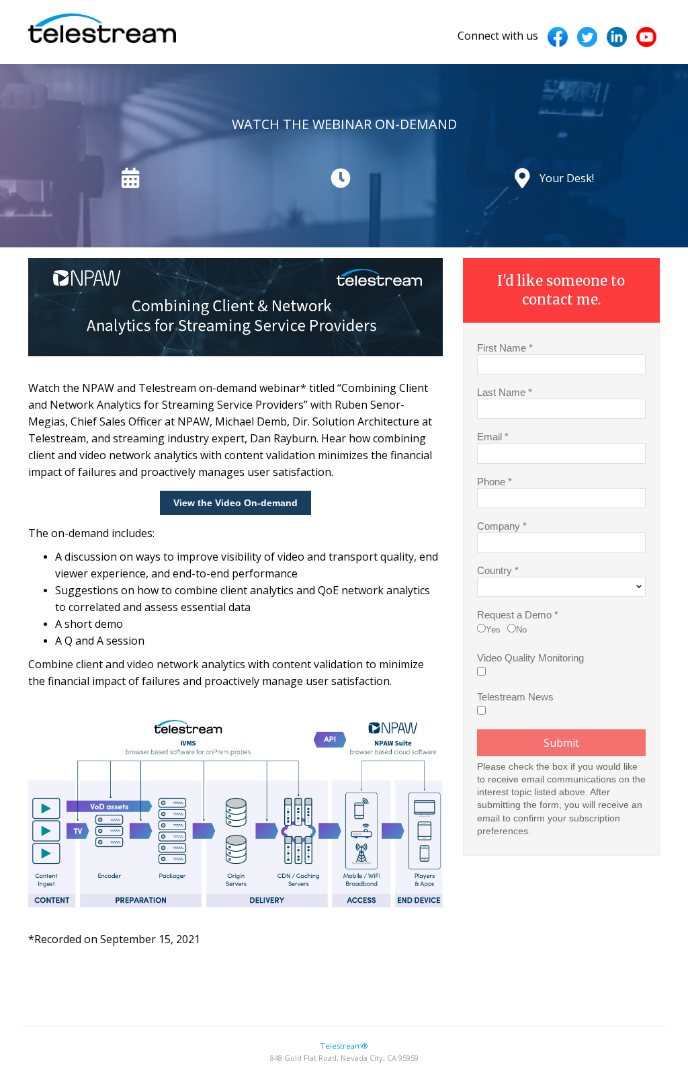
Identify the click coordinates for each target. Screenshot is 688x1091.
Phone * (494, 481)
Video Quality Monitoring (530, 657)
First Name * (505, 347)
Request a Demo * (517, 614)
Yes (493, 629)
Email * (493, 436)
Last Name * (504, 392)
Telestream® (344, 1046)
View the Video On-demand (235, 502)
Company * (502, 525)
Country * (498, 570)
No (521, 629)
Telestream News (515, 696)
